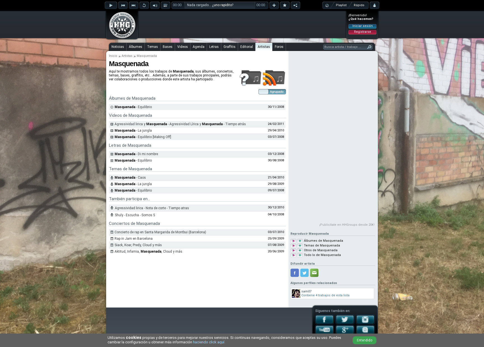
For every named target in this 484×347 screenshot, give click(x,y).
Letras (214, 47)
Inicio (113, 56)
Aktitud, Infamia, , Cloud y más (148, 251)
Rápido (359, 5)
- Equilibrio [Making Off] (143, 137)
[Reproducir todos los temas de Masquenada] (293, 246)
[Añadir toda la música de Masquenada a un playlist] (300, 255)
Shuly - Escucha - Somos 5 (135, 215)
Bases (168, 47)
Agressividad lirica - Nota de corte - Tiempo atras (152, 208)
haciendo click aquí (208, 342)
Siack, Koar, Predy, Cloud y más (138, 245)
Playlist (341, 5)
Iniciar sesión (362, 26)
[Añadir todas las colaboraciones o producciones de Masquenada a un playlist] (300, 250)
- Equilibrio (133, 107)
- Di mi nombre (136, 154)
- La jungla (133, 130)
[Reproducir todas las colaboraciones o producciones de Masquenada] (293, 250)
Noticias (117, 47)
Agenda (198, 47)
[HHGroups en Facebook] (324, 323)
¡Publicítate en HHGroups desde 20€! (346, 225)
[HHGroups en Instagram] (365, 323)
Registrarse (362, 32)
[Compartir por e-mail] (314, 273)
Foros (279, 47)
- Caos (130, 178)
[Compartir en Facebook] (294, 273)
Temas (152, 47)
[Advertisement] (242, 24)
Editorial (246, 47)
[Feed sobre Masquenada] (274, 85)
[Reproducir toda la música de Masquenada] (293, 255)
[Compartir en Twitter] (304, 273)
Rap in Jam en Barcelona (134, 239)
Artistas (264, 47)
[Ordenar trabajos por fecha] (272, 93)
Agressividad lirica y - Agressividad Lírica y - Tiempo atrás (180, 124)
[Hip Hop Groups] (120, 38)
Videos (182, 47)
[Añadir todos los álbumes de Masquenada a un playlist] (300, 241)
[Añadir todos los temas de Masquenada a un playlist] (300, 246)
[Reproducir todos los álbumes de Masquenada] (293, 241)
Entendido (364, 340)
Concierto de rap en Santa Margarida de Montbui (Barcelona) (160, 232)
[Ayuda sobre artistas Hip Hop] (250, 85)
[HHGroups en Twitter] (345, 323)
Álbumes (135, 47)
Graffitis (230, 47)
